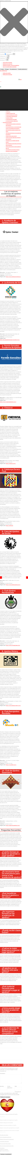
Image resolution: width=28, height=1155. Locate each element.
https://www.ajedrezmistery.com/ (13, 705)
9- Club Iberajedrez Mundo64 (11, 119)
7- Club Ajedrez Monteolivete (11, 116)
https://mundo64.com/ (11, 764)
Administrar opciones (7, 62)
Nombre (2, 1086)
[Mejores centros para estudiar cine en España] (1, 577)
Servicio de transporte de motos (6, 1145)
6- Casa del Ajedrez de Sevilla (11, 114)
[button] (14, 22)
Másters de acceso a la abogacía (7, 1139)
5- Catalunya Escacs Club (10, 113)
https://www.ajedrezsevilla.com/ (13, 584)
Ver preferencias (13, 69)
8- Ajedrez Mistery (9, 117)
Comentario (2, 1073)
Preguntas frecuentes (7, 122)
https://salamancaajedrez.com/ (13, 825)
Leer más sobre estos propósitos (9, 66)
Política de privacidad (7, 74)
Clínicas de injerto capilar (5, 1143)
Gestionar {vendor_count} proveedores (11, 65)
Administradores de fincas (5, 1137)
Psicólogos (2, 1148)
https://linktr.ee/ (9, 525)
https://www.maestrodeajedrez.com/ (8, 401)
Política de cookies (7, 73)
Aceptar (2, 69)
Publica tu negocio (4, 1149)
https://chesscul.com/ (11, 463)
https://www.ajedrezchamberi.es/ (13, 276)
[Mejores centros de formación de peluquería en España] (27, 577)
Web (16, 1086)
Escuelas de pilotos (4, 1135)
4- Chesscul (8, 111)
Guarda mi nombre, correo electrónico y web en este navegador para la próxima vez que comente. (10, 1093)
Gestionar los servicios (7, 63)
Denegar (7, 69)
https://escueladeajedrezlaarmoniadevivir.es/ (10, 339)
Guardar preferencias (22, 69)
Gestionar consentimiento (6, 1154)
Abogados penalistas (4, 1141)
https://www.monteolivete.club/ (13, 645)
